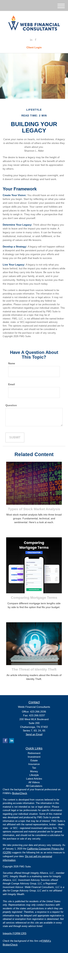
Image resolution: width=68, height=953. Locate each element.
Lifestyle (34, 775)
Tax (34, 767)
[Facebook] (35, 40)
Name (11, 363)
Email (11, 384)
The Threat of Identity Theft (34, 669)
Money (34, 771)
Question (11, 405)
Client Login (34, 47)
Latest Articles (34, 778)
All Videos (34, 782)
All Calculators (34, 785)
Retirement (34, 753)
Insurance (34, 764)
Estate (34, 760)
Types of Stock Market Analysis (34, 509)
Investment (34, 756)
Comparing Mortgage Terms (34, 597)
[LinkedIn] (31, 40)
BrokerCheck (19, 793)
